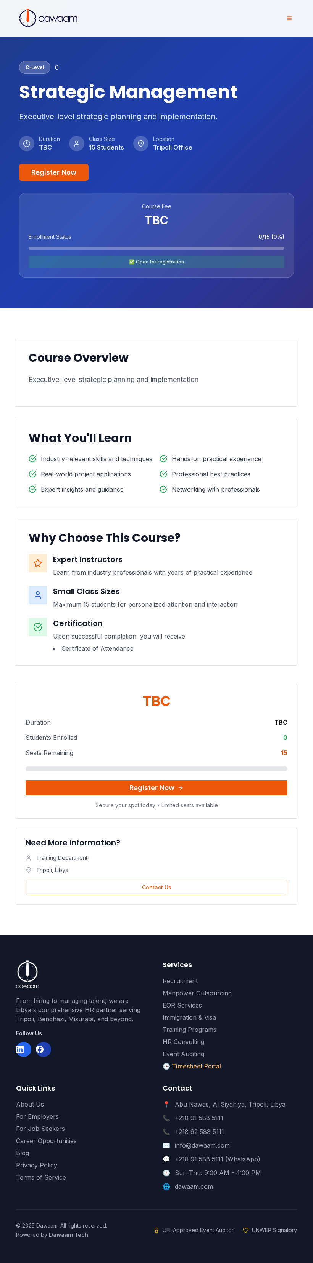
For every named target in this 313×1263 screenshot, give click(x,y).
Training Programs (189, 1029)
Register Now (53, 172)
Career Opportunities (46, 1141)
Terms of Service (41, 1177)
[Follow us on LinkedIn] (23, 1049)
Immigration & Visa (189, 1017)
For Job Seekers (40, 1128)
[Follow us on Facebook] (43, 1049)
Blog (22, 1153)
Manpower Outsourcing (197, 993)
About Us (30, 1104)
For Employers (37, 1116)
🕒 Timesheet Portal (192, 1066)
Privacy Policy (36, 1165)
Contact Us (156, 887)
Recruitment (180, 981)
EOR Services (182, 1005)
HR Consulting (183, 1042)
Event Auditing (183, 1054)
